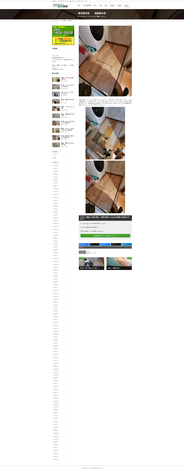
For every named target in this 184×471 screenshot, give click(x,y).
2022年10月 (56, 299)
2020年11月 (56, 366)
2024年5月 (55, 244)
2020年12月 (56, 363)
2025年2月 (55, 218)
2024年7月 (55, 238)
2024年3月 (55, 250)
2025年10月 (56, 194)
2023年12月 (56, 258)
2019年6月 (55, 415)
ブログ (88, 251)
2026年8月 (55, 165)
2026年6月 (55, 171)
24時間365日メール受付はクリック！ (105, 236)
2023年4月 (55, 282)
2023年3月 (55, 284)
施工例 (54, 157)
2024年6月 (55, 241)
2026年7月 (55, 168)
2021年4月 (55, 351)
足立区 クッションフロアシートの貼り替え (67, 85)
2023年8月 (55, 270)
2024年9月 (55, 232)
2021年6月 (55, 346)
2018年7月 (55, 447)
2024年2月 (55, 252)
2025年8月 (55, 200)
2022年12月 (56, 293)
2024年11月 (56, 226)
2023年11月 (56, 261)
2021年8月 (55, 340)
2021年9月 (55, 337)
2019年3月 (55, 424)
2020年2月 (55, 392)
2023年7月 (55, 273)
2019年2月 (55, 427)
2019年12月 (56, 398)
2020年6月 (55, 381)
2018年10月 (56, 439)
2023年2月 (55, 287)
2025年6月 (55, 206)
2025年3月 (55, 215)
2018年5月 (55, 453)
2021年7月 (55, 343)
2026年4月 (55, 177)
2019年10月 (56, 404)
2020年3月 (55, 389)
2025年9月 (55, 197)
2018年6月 (55, 450)
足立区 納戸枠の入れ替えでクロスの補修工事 (67, 136)
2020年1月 (55, 395)
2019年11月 (56, 401)
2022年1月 (55, 325)
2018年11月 (56, 436)
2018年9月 (55, 442)
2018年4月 (55, 456)
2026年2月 (55, 183)
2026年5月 (55, 174)
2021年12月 (56, 328)
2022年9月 (55, 302)
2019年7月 (55, 412)
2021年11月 (56, 331)
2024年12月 (56, 223)
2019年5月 (55, 418)
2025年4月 (55, 212)
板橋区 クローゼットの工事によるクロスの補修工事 (67, 129)
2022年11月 (56, 296)
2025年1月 (55, 220)
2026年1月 (55, 185)
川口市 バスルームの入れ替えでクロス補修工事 (67, 122)
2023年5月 (55, 279)
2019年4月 (55, 421)
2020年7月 (55, 378)
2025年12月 (56, 188)
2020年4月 (55, 386)
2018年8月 (55, 445)
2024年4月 (55, 247)
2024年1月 (55, 255)
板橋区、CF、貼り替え (92, 253)
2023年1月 (55, 290)
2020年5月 (55, 383)
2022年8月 (55, 305)
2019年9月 (55, 407)
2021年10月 (56, 334)
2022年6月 (55, 311)
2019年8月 (55, 410)
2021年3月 (55, 354)
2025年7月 (55, 203)
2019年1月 (55, 430)
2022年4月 (55, 316)
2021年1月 (55, 360)
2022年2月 (55, 322)
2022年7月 (55, 308)
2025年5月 (55, 209)
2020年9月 (55, 372)
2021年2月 (55, 357)
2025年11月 (56, 191)
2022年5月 (55, 314)
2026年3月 (55, 180)
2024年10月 (56, 229)
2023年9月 (55, 267)
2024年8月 (55, 235)
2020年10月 (56, 369)
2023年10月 (56, 264)
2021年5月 (55, 348)
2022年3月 (55, 319)
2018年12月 (56, 433)
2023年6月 (55, 276)
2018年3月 (55, 459)
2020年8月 (55, 375)
